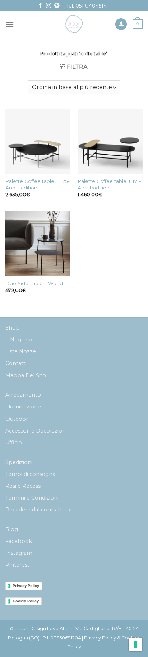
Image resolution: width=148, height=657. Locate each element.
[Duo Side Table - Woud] (37, 243)
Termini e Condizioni (32, 498)
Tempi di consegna (30, 474)
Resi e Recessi (23, 486)
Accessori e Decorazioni (36, 430)
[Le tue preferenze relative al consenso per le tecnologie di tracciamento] (135, 644)
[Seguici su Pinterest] (56, 6)
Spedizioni (18, 462)
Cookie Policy (26, 601)
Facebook (18, 541)
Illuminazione (23, 406)
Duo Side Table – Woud (34, 283)
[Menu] (9, 24)
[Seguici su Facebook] (40, 6)
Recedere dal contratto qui (40, 509)
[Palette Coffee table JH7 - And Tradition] (110, 141)
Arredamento (23, 395)
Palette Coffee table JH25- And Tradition (37, 184)
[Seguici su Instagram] (48, 6)
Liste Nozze (20, 351)
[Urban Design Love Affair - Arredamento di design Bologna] (74, 24)
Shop (12, 328)
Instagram (18, 553)
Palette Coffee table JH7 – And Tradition (109, 184)
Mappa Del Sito (25, 375)
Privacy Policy (26, 585)
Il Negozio (18, 339)
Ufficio (13, 442)
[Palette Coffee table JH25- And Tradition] (37, 141)
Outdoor (16, 419)
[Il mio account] (121, 24)
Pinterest (17, 565)
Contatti (16, 363)
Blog (11, 529)
